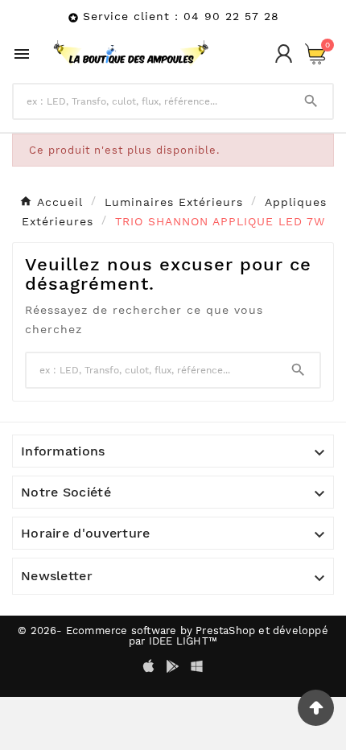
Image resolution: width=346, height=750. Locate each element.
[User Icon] (283, 53)
